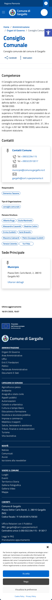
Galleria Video (8, 488)
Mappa (5, 492)
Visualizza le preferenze (26, 589)
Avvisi (5, 457)
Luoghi (5, 474)
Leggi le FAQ (8, 536)
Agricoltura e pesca (11, 387)
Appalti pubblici (9, 397)
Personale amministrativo (14, 369)
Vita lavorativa (9, 435)
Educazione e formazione (14, 411)
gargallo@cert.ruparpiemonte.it (27, 178)
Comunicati (7, 453)
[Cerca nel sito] (44, 12)
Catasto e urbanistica (12, 404)
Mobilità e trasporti (11, 422)
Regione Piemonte (12, 3)
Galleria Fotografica (11, 485)
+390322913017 (29, 161)
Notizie (5, 450)
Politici (5, 366)
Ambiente (6, 390)
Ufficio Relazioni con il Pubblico (17, 523)
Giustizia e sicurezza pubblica (16, 415)
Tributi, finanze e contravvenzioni (18, 429)
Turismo (6, 432)
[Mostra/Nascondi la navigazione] (3, 12)
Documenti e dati (10, 373)
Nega (26, 581)
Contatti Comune (21, 150)
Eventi (5, 478)
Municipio (13, 267)
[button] (48, 33)
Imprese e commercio (12, 418)
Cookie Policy (19, 596)
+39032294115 (29, 156)
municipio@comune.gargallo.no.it (28, 170)
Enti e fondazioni (10, 362)
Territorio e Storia (10, 481)
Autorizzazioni (9, 401)
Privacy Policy (31, 596)
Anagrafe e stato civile (13, 394)
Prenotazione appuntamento (16, 540)
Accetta (26, 573)
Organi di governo (11, 352)
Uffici (4, 359)
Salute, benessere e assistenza (17, 425)
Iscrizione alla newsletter (14, 460)
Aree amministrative (12, 355)
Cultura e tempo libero (13, 408)
